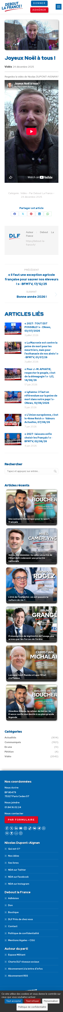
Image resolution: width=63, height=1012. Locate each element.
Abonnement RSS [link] (18, 975)
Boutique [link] (13, 912)
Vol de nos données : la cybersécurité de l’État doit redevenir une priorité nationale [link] (30, 558)
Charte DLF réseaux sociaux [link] (23, 961)
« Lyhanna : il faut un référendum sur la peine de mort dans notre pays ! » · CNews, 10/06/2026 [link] (40, 397)
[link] (58, 7)
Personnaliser (51, 1001)
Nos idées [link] (13, 855)
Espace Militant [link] (16, 954)
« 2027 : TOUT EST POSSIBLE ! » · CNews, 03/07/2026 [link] (37, 327)
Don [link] (10, 905)
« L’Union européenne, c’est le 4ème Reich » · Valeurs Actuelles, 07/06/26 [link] (41, 418)
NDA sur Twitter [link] (17, 869)
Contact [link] (12, 926)
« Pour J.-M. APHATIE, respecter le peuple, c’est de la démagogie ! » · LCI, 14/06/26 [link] (39, 375)
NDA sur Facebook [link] (18, 876)
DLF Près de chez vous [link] (20, 919)
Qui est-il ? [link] (14, 848)
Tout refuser (32, 1001)
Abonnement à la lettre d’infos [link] (25, 968)
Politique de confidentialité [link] (23, 933)
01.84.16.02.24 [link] (13, 807)
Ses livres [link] (13, 862)
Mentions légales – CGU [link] (21, 940)
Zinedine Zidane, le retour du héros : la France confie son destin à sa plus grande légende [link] (31, 714)
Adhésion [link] (13, 898)
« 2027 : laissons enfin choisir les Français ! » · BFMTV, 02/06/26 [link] (38, 437)
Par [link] (41, 193)
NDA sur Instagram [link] (18, 883)
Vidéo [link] (8, 66)
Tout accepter (13, 1001)
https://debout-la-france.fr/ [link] (35, 242)
